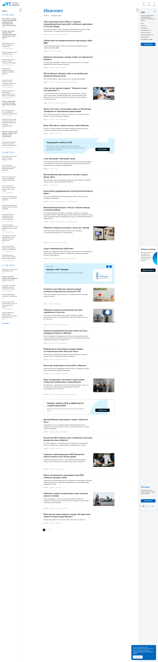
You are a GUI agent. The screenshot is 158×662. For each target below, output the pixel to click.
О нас (142, 23)
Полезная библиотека (147, 34)
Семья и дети (58, 51)
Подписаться (102, 410)
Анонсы (46, 34)
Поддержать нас (145, 39)
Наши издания (145, 37)
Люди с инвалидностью (61, 119)
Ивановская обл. (56, 15)
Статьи (45, 242)
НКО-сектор (58, 133)
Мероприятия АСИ (146, 30)
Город (56, 168)
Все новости (5, 323)
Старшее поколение (60, 67)
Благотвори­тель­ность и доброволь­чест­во (66, 82)
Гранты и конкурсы (60, 469)
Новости (46, 67)
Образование (58, 303)
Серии (45, 103)
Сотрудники (144, 28)
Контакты (143, 25)
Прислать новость (146, 32)
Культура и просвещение (61, 34)
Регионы (46, 15)
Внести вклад (103, 149)
